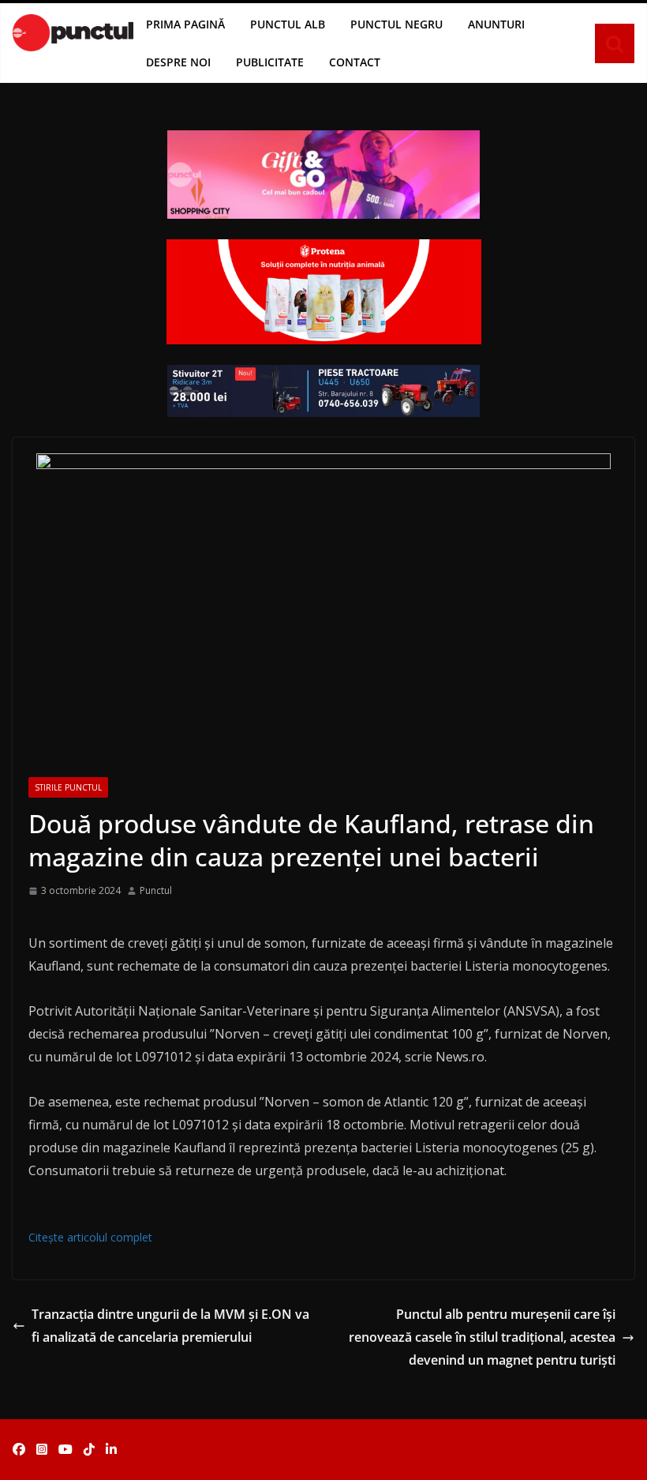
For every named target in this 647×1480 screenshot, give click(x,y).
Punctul (156, 890)
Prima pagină (185, 24)
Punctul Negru (396, 24)
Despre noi (178, 61)
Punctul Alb (287, 24)
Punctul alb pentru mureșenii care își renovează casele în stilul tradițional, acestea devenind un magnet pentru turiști (482, 1337)
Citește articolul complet (90, 1237)
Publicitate (270, 61)
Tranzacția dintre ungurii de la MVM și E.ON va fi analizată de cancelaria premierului (170, 1325)
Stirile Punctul (68, 787)
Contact (354, 61)
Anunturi (496, 24)
